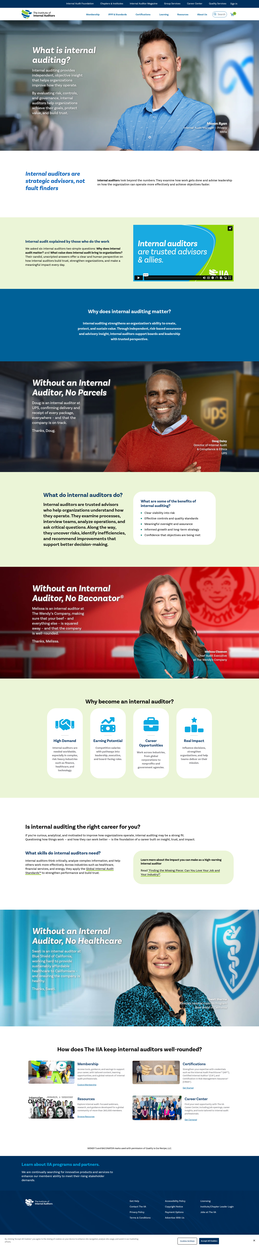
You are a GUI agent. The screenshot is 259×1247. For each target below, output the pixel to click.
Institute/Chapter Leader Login (217, 1206)
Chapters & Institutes (111, 3)
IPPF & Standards (117, 14)
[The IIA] (38, 15)
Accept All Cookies (209, 1241)
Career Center (194, 3)
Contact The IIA (138, 1206)
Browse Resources (86, 1116)
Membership (93, 14)
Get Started (188, 1088)
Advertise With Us (174, 1217)
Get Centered (191, 1119)
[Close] (254, 1240)
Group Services (172, 3)
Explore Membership (86, 1085)
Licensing (205, 1201)
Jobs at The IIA (208, 1212)
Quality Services (217, 3)
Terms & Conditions (140, 1217)
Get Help (134, 1201)
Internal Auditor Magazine (144, 3)
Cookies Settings (187, 1241)
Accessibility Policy (175, 1201)
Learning (163, 14)
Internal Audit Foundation (80, 3)
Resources (182, 14)
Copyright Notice (174, 1206)
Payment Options (174, 1212)
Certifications (143, 14)
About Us (202, 14)
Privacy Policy (137, 1212)
